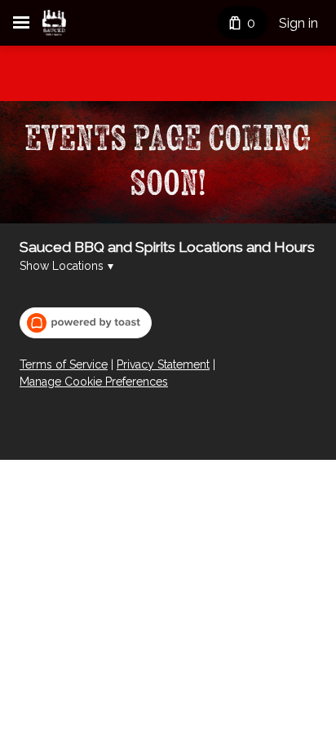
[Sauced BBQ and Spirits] (54, 23)
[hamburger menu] (21, 23)
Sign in (298, 23)
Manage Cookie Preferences (94, 381)
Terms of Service (64, 364)
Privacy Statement (163, 364)
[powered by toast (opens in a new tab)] (85, 323)
